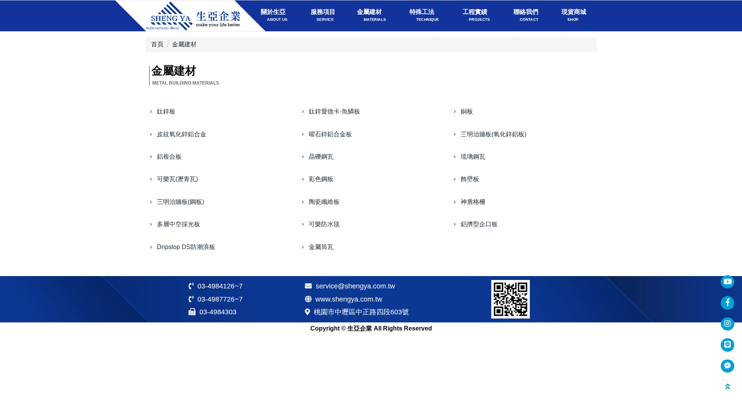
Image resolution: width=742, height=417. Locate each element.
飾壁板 (470, 179)
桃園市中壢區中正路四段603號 (361, 312)
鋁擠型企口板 (479, 224)
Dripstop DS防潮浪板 (186, 247)
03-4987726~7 (220, 299)
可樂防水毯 (324, 224)
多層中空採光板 (178, 224)
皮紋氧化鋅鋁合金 (181, 134)
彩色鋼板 (321, 179)
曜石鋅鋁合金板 (330, 134)
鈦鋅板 (166, 111)
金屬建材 (184, 44)
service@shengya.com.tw (355, 286)
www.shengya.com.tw (348, 299)
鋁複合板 (169, 156)
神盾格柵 (473, 201)
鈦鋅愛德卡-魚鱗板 (334, 111)
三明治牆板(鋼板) (180, 201)
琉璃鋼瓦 (473, 156)
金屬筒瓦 (321, 247)
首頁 (157, 44)
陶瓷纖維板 (324, 201)
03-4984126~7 (220, 286)
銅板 (467, 111)
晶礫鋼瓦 (321, 156)
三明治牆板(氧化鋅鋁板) (493, 134)
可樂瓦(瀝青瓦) (177, 179)
